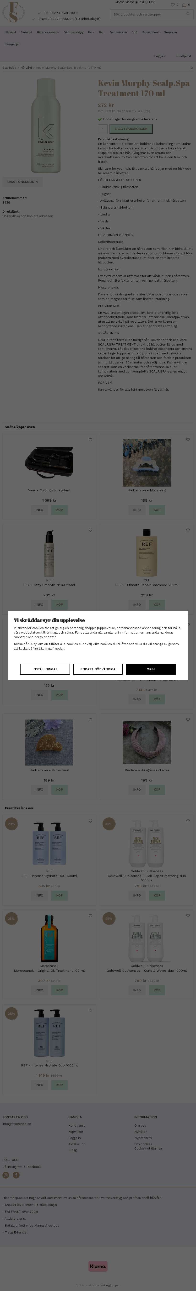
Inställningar (45, 669)
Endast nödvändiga (97, 669)
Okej (151, 669)
